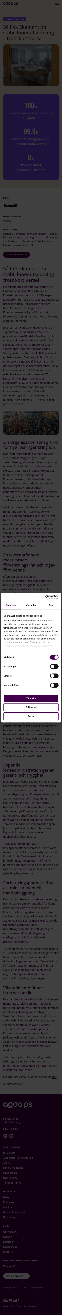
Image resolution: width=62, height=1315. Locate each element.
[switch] (54, 666)
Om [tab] (51, 605)
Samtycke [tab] (11, 605)
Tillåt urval (31, 707)
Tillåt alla (31, 698)
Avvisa (31, 716)
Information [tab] (31, 605)
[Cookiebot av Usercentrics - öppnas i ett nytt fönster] (45, 597)
